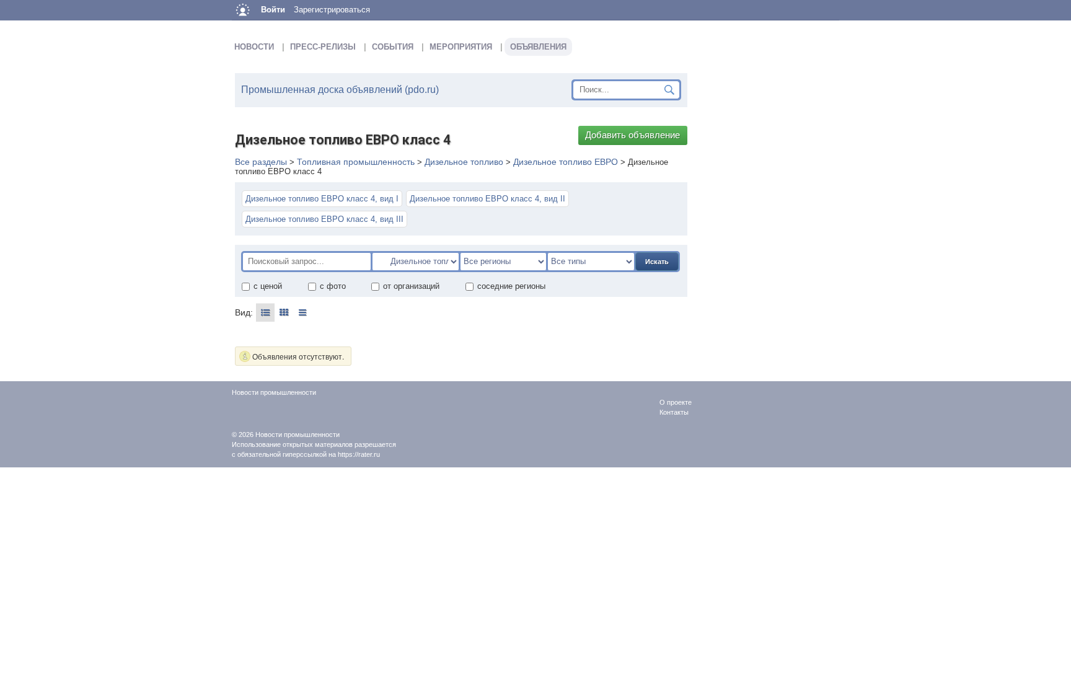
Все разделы (261, 162)
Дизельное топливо (464, 162)
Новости (254, 46)
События (392, 46)
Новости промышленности (297, 434)
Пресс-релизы (323, 46)
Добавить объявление (632, 135)
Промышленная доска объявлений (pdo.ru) (340, 89)
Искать (657, 261)
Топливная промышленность (356, 162)
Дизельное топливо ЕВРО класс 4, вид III (324, 219)
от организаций (411, 286)
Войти (273, 9)
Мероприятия (461, 46)
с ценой (267, 286)
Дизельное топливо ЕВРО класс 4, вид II (487, 198)
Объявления (538, 46)
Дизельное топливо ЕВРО (565, 162)
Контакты (674, 412)
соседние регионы (511, 286)
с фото (333, 286)
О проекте (675, 402)
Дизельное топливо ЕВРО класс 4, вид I (322, 198)
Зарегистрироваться (332, 9)
